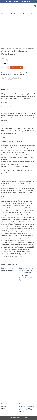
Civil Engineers (29, 48)
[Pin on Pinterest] (15, 78)
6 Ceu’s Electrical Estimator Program (9, 405)
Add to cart (17, 67)
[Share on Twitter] (9, 78)
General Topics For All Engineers (24, 72)
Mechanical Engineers (7, 74)
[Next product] (3, 59)
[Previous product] (6, 59)
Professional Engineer (15, 48)
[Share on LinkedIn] (19, 78)
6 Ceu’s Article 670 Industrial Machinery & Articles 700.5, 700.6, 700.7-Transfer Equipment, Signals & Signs (27, 407)
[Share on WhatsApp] (3, 78)
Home (3, 48)
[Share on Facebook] (6, 78)
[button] (2, 6)
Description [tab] (5, 89)
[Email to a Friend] (12, 78)
